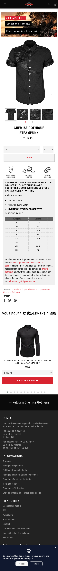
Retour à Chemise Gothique (30, 402)
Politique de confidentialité (15, 470)
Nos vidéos (8, 537)
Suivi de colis (9, 519)
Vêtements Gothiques (11, 292)
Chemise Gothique (20, 289)
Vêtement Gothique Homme (39, 289)
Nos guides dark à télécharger (16, 533)
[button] (7, 392)
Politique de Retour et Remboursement (20, 474)
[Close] (55, 547)
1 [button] (25, 122)
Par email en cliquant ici (14, 431)
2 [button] (29, 122)
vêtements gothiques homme (22, 281)
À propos (7, 461)
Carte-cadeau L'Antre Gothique (17, 528)
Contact (6, 524)
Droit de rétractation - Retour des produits (22, 493)
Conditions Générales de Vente (17, 479)
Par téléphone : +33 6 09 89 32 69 (18, 441)
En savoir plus (27, 558)
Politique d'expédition (13, 465)
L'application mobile (12, 506)
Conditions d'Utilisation (13, 488)
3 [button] (32, 122)
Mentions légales (10, 483)
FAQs (5, 510)
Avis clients (8, 515)
